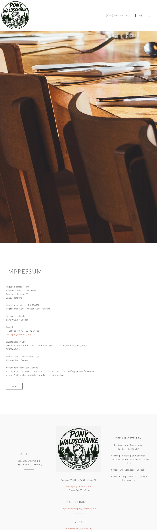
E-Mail (14, 386)
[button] (149, 15)
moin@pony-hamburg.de (18, 334)
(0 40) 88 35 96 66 (117, 15)
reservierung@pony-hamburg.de (78, 508)
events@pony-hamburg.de (78, 528)
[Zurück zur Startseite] (15, 15)
